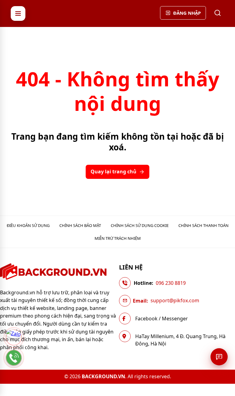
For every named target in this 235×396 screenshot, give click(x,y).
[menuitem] (28, 225)
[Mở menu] (18, 13)
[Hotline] (13, 357)
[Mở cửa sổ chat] (219, 356)
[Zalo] (13, 337)
